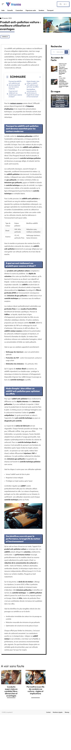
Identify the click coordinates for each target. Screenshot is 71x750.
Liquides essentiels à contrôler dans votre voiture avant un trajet (63, 83)
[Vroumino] (13, 4)
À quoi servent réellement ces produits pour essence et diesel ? (15, 94)
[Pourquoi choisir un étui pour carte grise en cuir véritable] (54, 69)
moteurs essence (16, 103)
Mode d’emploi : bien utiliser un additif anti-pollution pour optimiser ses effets (33, 84)
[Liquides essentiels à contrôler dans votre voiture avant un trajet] (54, 82)
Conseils (5, 36)
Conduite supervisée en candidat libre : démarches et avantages (11, 691)
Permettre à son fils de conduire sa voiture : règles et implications (35, 690)
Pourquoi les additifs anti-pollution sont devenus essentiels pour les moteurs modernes (15, 85)
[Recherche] (60, 4)
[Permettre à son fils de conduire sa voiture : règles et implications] (35, 677)
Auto (60, 76)
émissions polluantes (24, 136)
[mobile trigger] (3, 4)
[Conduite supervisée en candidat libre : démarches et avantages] (11, 677)
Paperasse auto (63, 63)
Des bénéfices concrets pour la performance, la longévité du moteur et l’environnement (33, 93)
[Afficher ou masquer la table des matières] (33, 77)
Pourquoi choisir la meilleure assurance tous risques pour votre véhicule (60, 102)
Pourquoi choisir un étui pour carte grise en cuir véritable (63, 70)
